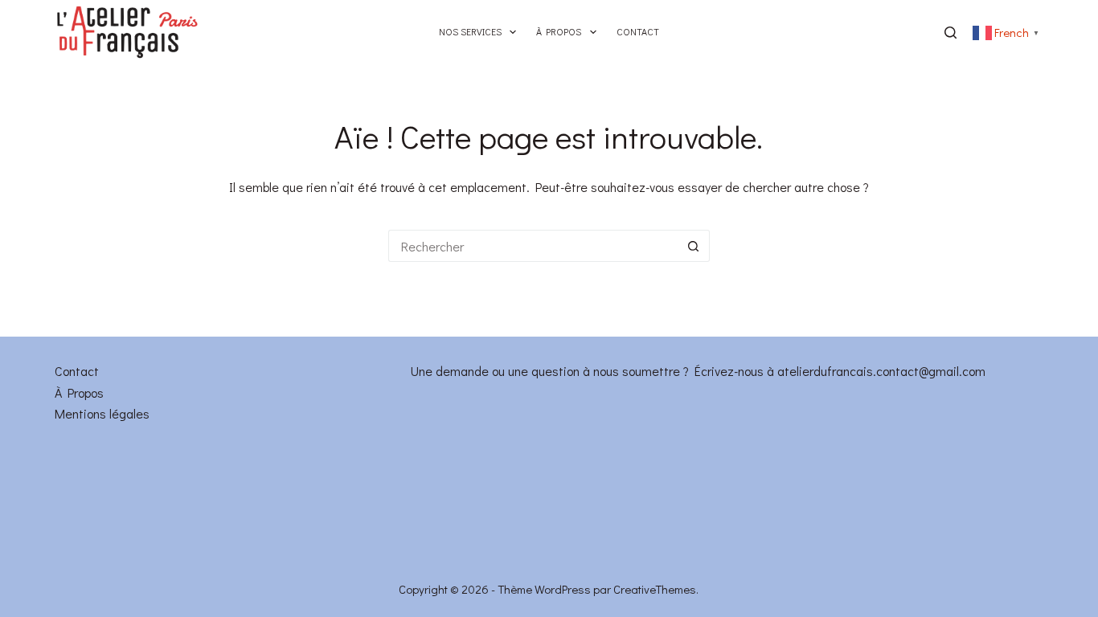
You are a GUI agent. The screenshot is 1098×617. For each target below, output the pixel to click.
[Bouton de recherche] (694, 246)
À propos (558, 31)
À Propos (79, 392)
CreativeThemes (654, 589)
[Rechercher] (950, 33)
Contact (638, 31)
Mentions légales (102, 413)
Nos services (470, 31)
